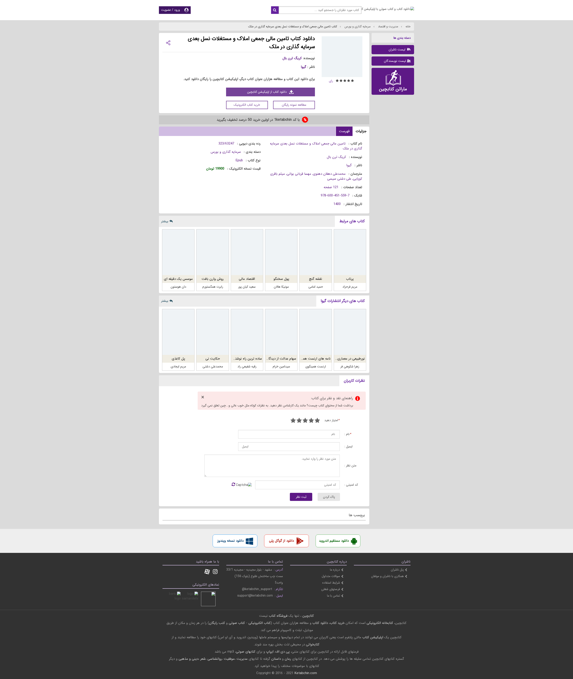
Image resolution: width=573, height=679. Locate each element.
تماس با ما (333, 595)
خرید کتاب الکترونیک (247, 104)
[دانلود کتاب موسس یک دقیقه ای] (178, 252)
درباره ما (335, 569)
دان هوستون (178, 286)
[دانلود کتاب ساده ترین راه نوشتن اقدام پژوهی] (247, 332)
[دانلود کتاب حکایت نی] (213, 332)
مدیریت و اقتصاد (387, 26)
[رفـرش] (233, 484)
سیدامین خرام (281, 366)
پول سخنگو (281, 279)
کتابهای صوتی (245, 651)
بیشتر (164, 221)
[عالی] (293, 421)
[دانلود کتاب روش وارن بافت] (213, 252)
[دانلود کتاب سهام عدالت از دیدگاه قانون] (281, 332)
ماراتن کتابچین (393, 89)
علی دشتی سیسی (339, 178)
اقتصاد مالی (247, 279)
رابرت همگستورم (212, 286)
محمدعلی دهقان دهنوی (329, 174)
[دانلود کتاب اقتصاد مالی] (247, 252)
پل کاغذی (178, 358)
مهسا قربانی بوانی (299, 174)
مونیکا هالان (281, 286)
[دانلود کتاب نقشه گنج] (315, 252)
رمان (288, 659)
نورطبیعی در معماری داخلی (346, 358)
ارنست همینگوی (315, 366)
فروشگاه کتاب (278, 616)
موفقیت (229, 659)
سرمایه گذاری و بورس (357, 26)
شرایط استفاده (331, 582)
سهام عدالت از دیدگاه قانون (277, 358)
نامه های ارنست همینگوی (312, 358)
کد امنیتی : (351, 485)
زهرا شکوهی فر (349, 366)
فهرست (344, 131)
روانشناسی (214, 659)
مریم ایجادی (178, 366)
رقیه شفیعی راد (247, 366)
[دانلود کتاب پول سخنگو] (281, 252)
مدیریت (242, 659)
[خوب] (305, 421)
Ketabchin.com (306, 673)
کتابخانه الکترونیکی (379, 623)
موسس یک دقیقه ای (178, 279)
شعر (202, 659)
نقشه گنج (315, 279)
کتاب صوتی (237, 623)
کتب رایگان (217, 623)
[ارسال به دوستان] (168, 42)
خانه (408, 26)
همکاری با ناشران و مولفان (387, 576)
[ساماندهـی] (191, 599)
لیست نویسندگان (395, 60)
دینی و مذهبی (188, 659)
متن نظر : (350, 465)
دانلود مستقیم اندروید (334, 540)
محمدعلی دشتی (213, 366)
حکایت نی (212, 358)
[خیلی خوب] (299, 421)
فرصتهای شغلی (330, 589)
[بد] (317, 421)
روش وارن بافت (213, 279)
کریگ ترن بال (292, 58)
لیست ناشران (397, 49)
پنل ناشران (397, 569)
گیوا (303, 67)
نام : (347, 434)
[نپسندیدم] (311, 421)
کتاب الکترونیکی (259, 623)
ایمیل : (348, 446)
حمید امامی (315, 286)
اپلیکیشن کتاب (372, 637)
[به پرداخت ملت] (173, 599)
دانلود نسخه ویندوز (230, 540)
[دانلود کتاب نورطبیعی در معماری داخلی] (350, 332)
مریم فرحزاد (349, 286)
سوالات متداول (331, 576)
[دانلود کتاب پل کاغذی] (178, 332)
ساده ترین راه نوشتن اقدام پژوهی (238, 358)
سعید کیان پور (247, 286)
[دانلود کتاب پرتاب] (350, 252)
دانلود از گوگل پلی (281, 540)
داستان (276, 659)
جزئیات (361, 131)
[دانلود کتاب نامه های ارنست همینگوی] (315, 332)
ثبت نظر (301, 496)
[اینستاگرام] (215, 572)
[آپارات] (207, 572)
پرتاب (350, 279)
